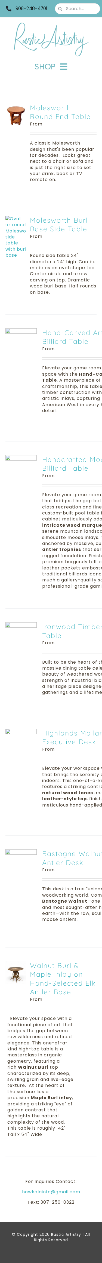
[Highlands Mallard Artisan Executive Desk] (21, 731)
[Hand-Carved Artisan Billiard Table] (21, 331)
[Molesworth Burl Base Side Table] (15, 219)
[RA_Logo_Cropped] (51, 24)
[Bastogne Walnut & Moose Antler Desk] (21, 852)
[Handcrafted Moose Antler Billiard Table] (21, 458)
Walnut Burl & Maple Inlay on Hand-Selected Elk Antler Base (63, 978)
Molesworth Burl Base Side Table (59, 224)
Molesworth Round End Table (60, 112)
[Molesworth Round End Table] (15, 106)
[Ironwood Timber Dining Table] (21, 625)
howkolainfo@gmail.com (51, 1192)
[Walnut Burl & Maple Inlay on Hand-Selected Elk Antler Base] (15, 964)
